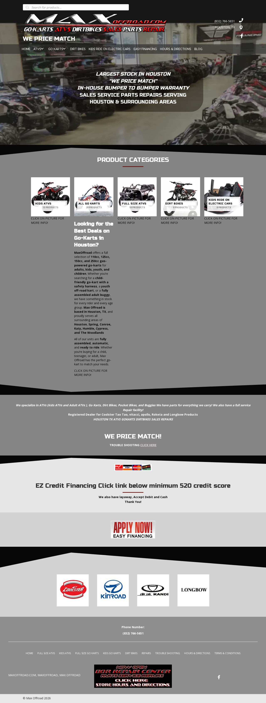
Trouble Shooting (167, 653)
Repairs (146, 653)
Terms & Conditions (227, 653)
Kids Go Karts (112, 653)
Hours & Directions (197, 653)
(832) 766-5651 (224, 21)
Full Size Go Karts (87, 653)
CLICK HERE (148, 445)
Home (29, 653)
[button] (42, 48)
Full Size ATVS (46, 653)
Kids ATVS (65, 653)
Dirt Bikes (131, 653)
